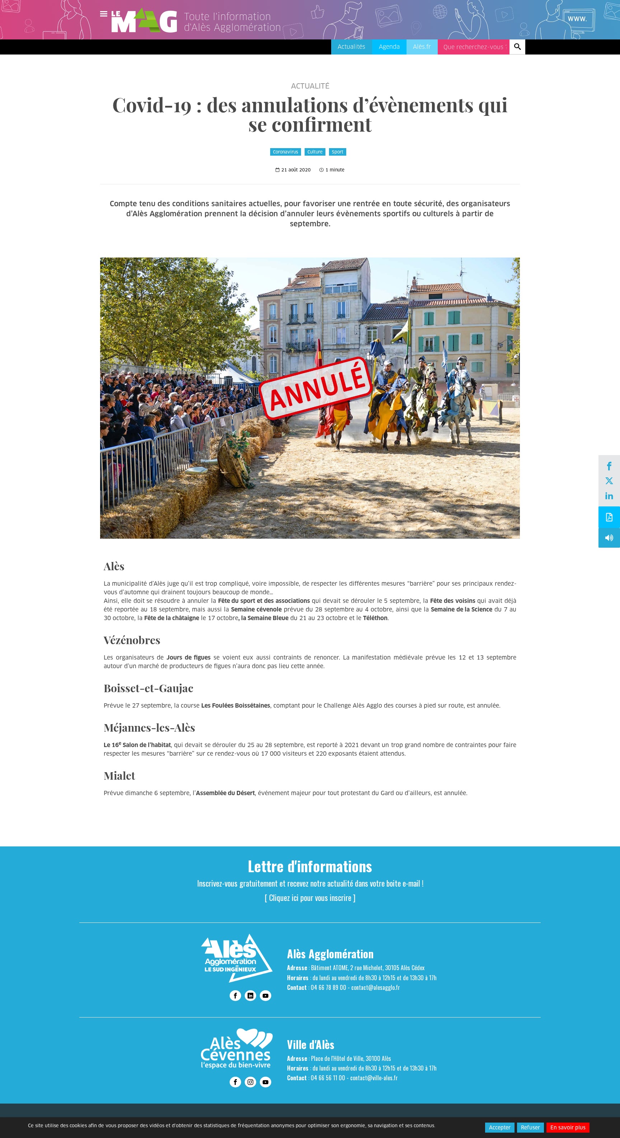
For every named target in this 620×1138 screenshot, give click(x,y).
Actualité (310, 86)
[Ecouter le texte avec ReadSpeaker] (609, 539)
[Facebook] (609, 467)
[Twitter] (609, 481)
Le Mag (147, 20)
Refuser (530, 1127)
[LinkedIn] (609, 496)
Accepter (500, 1127)
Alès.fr (422, 47)
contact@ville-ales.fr (374, 1077)
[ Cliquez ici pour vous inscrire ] (310, 897)
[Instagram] (250, 1082)
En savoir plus (568, 1127)
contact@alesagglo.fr (375, 987)
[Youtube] (265, 995)
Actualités (351, 47)
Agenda (389, 47)
